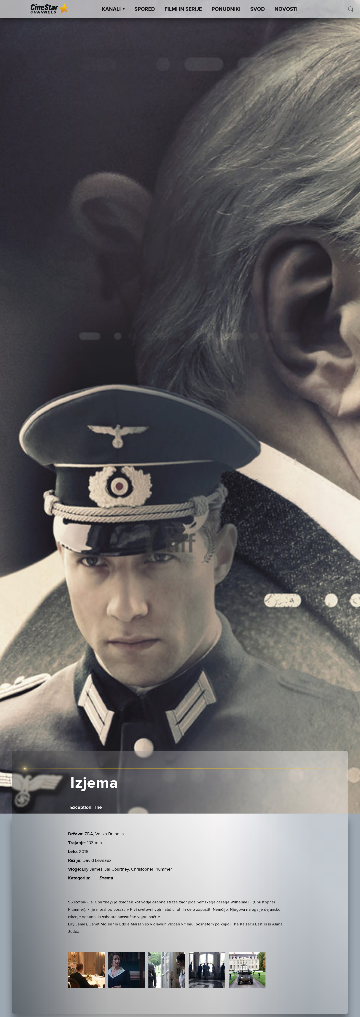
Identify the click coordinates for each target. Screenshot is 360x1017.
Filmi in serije (183, 9)
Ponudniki (226, 9)
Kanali (111, 9)
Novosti (286, 9)
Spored (144, 9)
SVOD (257, 9)
